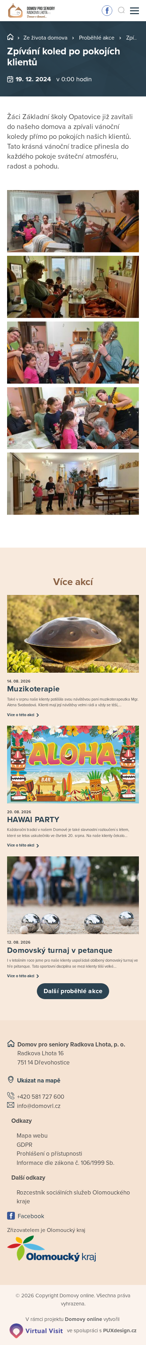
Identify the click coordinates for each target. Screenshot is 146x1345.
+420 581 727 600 (40, 1097)
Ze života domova (45, 37)
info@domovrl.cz (39, 1106)
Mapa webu (32, 1135)
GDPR (24, 1145)
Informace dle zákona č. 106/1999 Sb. (65, 1163)
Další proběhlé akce (73, 991)
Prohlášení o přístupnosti (49, 1153)
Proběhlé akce (96, 37)
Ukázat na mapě (38, 1080)
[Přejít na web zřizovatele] (73, 1248)
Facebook (107, 10)
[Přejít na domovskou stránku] (31, 11)
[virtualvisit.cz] (36, 1330)
